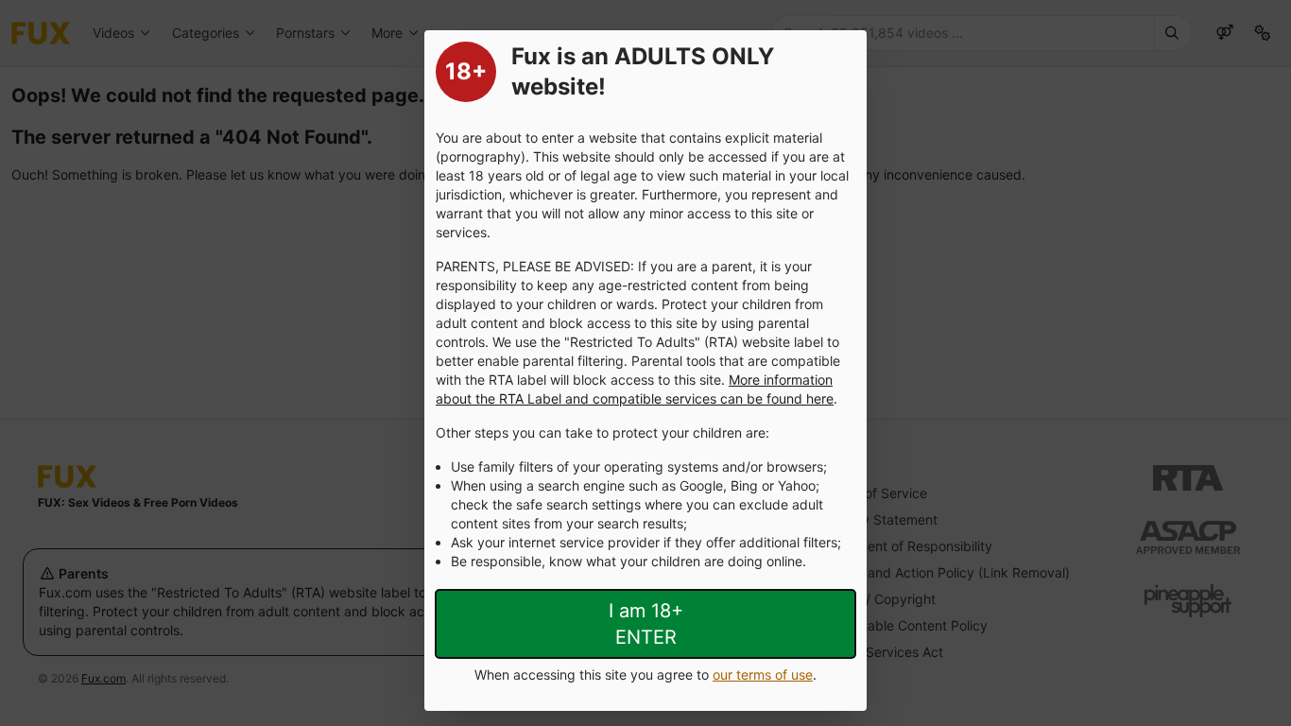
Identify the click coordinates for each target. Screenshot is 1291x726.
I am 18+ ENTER (646, 623)
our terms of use (763, 674)
